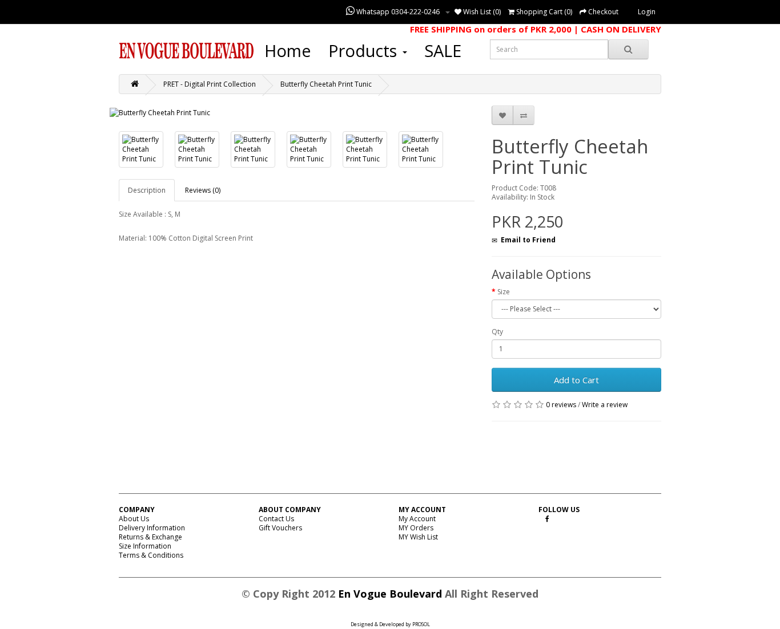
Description (147, 190)
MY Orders (416, 528)
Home (287, 50)
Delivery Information (152, 528)
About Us (134, 519)
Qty (497, 331)
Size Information (145, 546)
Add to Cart (576, 379)
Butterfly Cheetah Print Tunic (326, 84)
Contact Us (276, 519)
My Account (417, 519)
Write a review (605, 404)
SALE (442, 50)
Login (647, 12)
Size (503, 292)
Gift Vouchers (280, 528)
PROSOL (421, 624)
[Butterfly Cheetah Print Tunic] (159, 112)
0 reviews (561, 404)
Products (364, 50)
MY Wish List (418, 537)
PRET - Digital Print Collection (209, 84)
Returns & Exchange (150, 537)
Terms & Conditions (151, 555)
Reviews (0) (202, 190)
